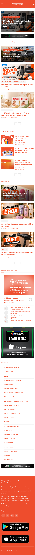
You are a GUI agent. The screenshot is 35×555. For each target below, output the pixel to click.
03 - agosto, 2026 (13, 89)
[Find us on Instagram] (7, 515)
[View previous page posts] (15, 123)
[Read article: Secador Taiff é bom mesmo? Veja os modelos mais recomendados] (17, 240)
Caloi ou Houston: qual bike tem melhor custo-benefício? (15, 55)
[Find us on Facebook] (3, 515)
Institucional (9, 443)
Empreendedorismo (11, 405)
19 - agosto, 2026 (13, 228)
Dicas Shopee (6, 136)
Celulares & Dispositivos (13, 393)
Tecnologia (8, 459)
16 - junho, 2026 (20, 157)
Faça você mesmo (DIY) (12, 414)
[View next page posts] (19, 123)
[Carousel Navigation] (26, 28)
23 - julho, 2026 (20, 145)
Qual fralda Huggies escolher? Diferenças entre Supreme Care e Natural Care (15, 114)
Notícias (7, 455)
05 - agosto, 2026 (15, 59)
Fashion (7, 422)
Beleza (6, 189)
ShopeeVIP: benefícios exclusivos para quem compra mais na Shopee (23, 162)
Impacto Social (9, 439)
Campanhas (8, 384)
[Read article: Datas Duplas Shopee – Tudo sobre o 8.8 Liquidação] (7, 139)
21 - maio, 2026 (20, 169)
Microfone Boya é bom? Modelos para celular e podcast (17, 22)
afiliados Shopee (24, 500)
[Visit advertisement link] (17, 36)
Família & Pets (7, 110)
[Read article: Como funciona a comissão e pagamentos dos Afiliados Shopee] (7, 152)
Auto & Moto (9, 372)
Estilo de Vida (9, 409)
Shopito (7, 59)
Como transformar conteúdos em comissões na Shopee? (20, 308)
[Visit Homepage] (17, 4)
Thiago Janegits (21, 142)
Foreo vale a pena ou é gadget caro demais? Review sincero (17, 194)
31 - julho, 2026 (13, 117)
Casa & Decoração (11, 389)
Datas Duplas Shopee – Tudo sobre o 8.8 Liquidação (23, 138)
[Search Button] (33, 4)
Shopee (8, 506)
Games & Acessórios (11, 434)
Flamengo (8, 430)
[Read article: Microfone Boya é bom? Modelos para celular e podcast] (17, 72)
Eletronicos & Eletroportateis (11, 16)
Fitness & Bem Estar (10, 50)
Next (29, 28)
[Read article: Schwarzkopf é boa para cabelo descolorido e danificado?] (17, 211)
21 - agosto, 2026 (15, 198)
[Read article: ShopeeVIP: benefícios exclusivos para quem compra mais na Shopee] (7, 164)
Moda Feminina (9, 447)
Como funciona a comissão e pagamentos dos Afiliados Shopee (24, 150)
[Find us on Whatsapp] (16, 515)
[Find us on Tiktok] (12, 515)
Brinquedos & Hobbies (12, 380)
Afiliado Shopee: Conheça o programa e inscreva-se (14, 300)
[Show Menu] (2, 4)
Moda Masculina (10, 451)
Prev (23, 28)
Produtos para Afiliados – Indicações (20, 320)
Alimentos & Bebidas (11, 368)
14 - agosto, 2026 (13, 257)
